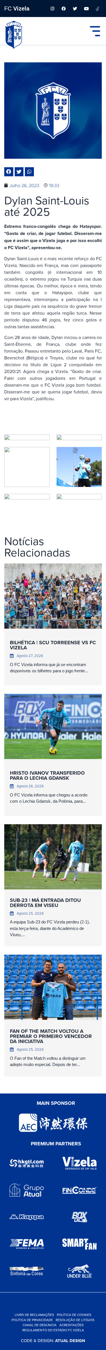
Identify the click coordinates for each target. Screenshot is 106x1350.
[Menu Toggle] (95, 31)
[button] (8, 171)
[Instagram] (52, 8)
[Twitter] (75, 8)
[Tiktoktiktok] (97, 8)
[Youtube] (86, 8)
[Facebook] (63, 8)
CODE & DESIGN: (53, 1340)
